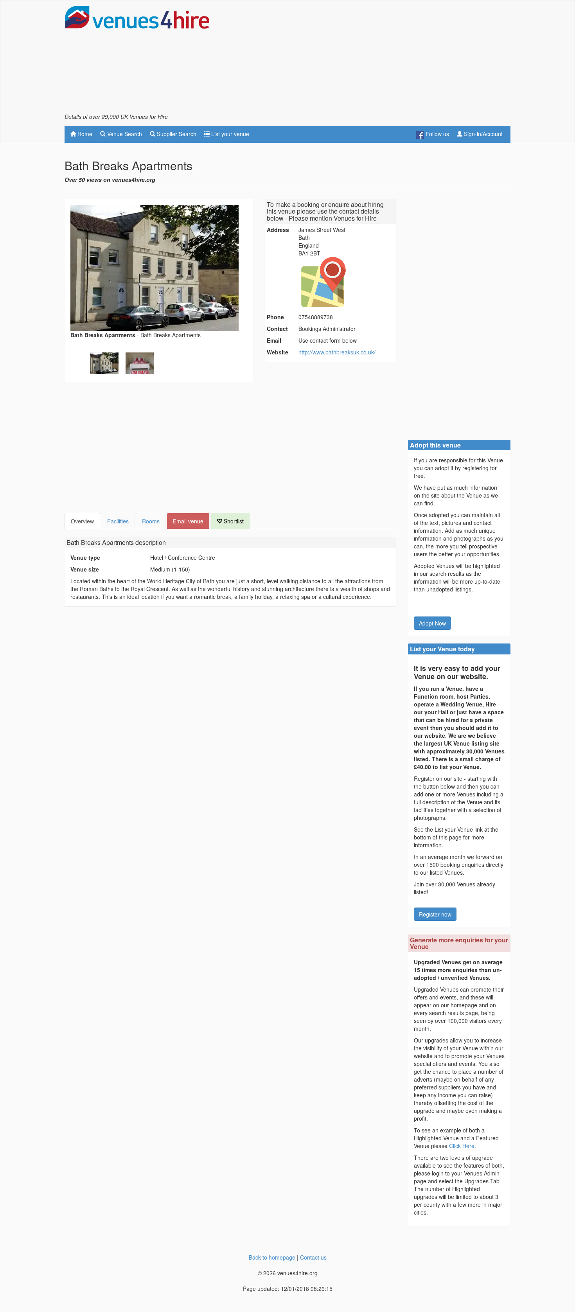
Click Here (461, 1146)
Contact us (313, 1257)
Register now (435, 914)
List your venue (229, 134)
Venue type (85, 557)
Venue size (84, 569)
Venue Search (124, 134)
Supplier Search (175, 134)
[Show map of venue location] (346, 282)
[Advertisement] (368, 59)
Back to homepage (272, 1257)
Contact (277, 328)
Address (278, 230)
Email (274, 340)
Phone (275, 317)
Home (84, 134)
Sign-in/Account (482, 134)
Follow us (436, 134)
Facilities (118, 521)
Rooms (151, 521)
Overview (82, 521)
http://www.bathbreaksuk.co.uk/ (337, 352)
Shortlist (233, 521)
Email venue (188, 521)
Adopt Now (432, 623)
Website (277, 352)
